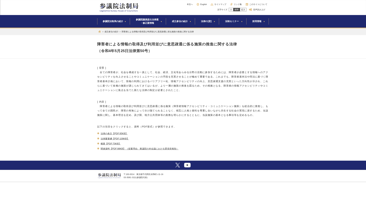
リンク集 (238, 4)
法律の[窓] (206, 21)
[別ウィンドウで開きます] (177, 167)
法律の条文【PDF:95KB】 (114, 133)
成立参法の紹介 (180, 21)
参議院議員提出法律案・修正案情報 (147, 21)
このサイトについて (258, 4)
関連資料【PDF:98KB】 (113, 148)
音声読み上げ (259, 9)
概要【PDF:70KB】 (111, 143)
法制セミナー (232, 21)
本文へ (190, 4)
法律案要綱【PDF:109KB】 (115, 138)
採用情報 (256, 21)
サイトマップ (220, 4)
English (203, 4)
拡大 (243, 9)
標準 (237, 9)
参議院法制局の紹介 (113, 21)
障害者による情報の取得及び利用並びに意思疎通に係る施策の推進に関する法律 (158, 31)
